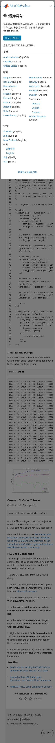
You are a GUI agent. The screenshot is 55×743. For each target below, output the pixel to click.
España (7, 93)
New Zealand (10, 140)
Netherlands (35, 77)
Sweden (33, 94)
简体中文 (10, 148)
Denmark (8, 81)
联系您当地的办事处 (27, 172)
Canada (7, 61)
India (6, 135)
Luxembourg (9, 115)
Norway (33, 81)
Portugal (33, 90)
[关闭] (50, 6)
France (6, 102)
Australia (8, 131)
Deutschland (9, 86)
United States (10, 65)
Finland (7, 98)
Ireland (7, 106)
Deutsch (36, 103)
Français (36, 112)
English (35, 107)
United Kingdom (37, 116)
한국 (5, 161)
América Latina (11, 57)
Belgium (7, 77)
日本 (5, 157)
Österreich (34, 86)
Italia (6, 111)
